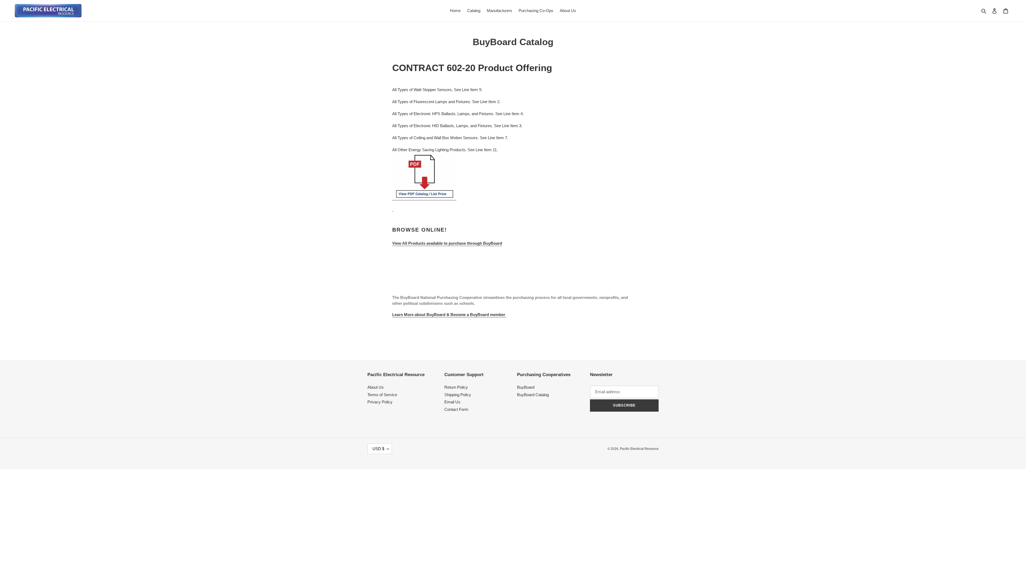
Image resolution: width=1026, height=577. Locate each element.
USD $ (378, 448)
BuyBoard (525, 387)
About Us (375, 387)
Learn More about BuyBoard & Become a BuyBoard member (449, 314)
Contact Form (456, 409)
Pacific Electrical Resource (639, 449)
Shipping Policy (457, 394)
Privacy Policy (379, 402)
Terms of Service (382, 394)
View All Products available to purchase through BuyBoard (447, 243)
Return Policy (456, 387)
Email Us (452, 402)
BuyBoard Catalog (533, 394)
